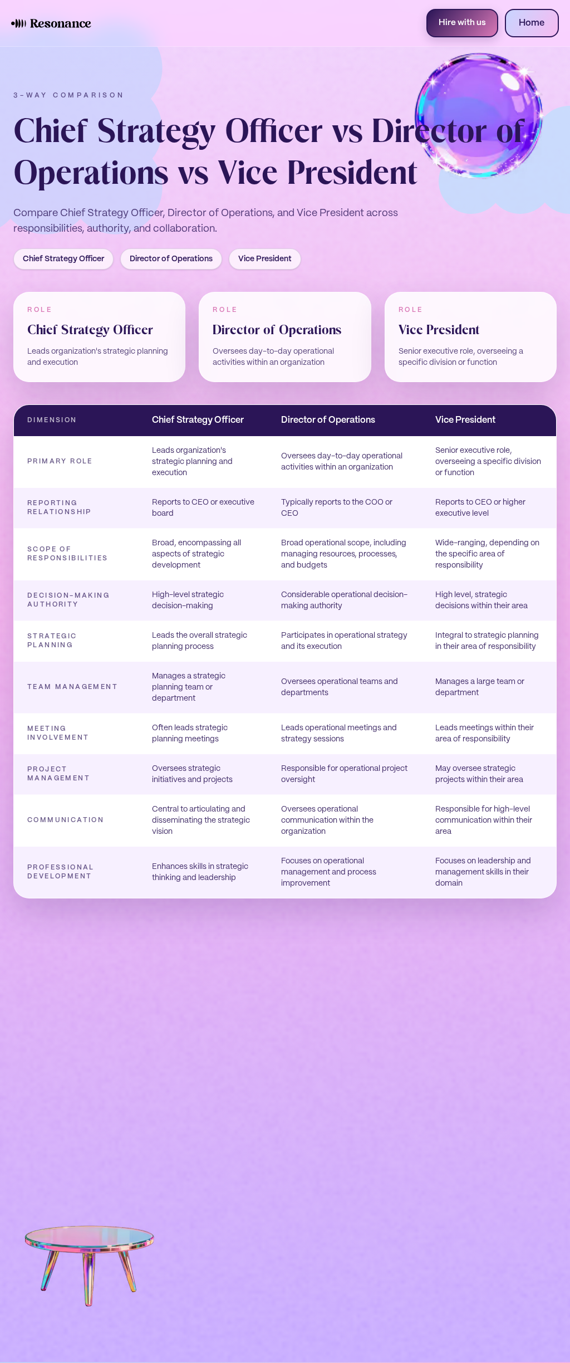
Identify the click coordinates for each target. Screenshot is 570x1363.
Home (531, 23)
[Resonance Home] (51, 23)
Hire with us (462, 23)
